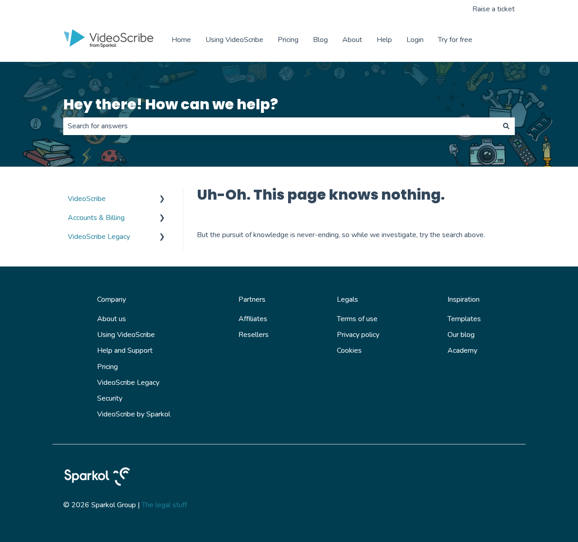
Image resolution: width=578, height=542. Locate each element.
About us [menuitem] (111, 319)
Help (384, 40)
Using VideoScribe (234, 40)
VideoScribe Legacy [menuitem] (99, 237)
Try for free (455, 40)
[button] (162, 199)
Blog (320, 40)
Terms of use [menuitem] (357, 319)
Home (181, 40)
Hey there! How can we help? (170, 104)
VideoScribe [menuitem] (87, 199)
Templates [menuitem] (464, 319)
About (352, 40)
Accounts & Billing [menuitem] (96, 218)
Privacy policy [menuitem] (358, 335)
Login (415, 40)
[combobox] (280, 126)
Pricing (288, 40)
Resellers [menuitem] (253, 335)
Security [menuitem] (109, 398)
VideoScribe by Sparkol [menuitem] (133, 414)
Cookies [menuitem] (349, 350)
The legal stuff (164, 505)
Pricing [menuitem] (107, 367)
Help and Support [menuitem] (125, 350)
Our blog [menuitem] (461, 335)
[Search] (506, 126)
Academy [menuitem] (462, 350)
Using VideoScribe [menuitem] (126, 335)
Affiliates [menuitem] (252, 319)
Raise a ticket (493, 9)
